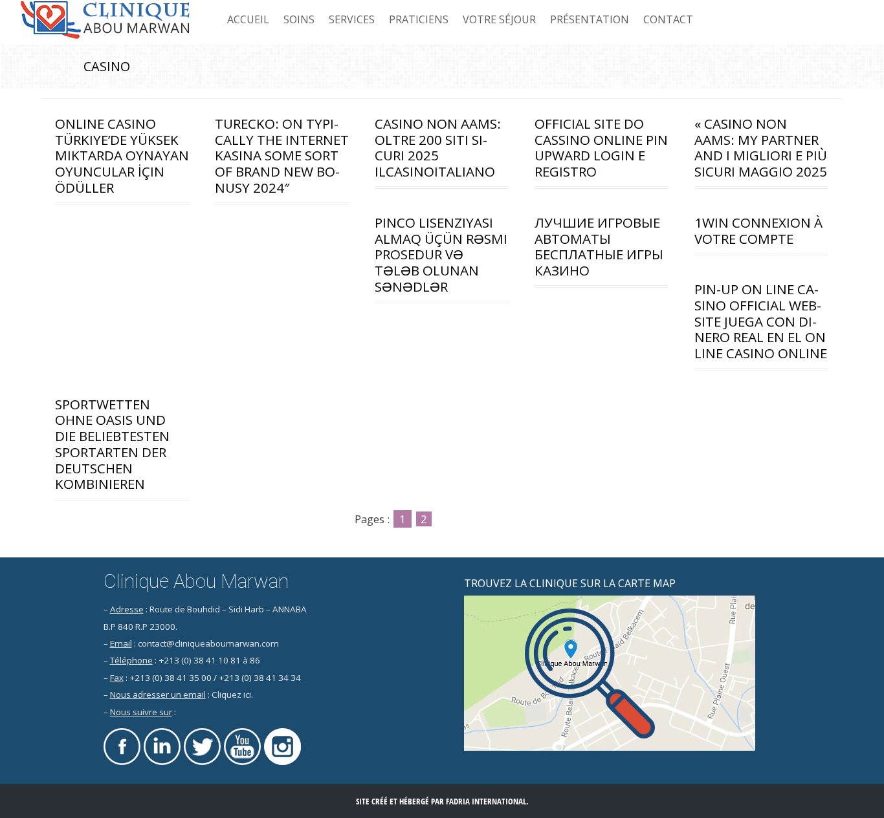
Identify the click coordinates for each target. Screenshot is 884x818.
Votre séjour (499, 19)
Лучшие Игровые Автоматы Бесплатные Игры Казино (599, 246)
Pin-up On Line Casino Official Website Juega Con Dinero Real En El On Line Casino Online (760, 321)
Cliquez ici (231, 694)
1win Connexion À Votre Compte (758, 230)
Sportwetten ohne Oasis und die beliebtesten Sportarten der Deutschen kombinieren (112, 444)
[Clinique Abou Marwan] (105, 20)
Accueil (248, 19)
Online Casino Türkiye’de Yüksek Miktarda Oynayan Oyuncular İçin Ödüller (122, 155)
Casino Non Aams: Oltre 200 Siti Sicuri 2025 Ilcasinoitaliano (438, 147)
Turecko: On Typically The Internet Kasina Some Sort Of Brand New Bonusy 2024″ (282, 155)
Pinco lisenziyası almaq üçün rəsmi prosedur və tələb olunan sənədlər (441, 254)
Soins (299, 19)
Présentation (589, 19)
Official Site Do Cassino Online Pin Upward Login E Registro (601, 147)
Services (352, 19)
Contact (668, 19)
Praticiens (418, 19)
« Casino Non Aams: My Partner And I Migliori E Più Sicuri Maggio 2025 (760, 147)
